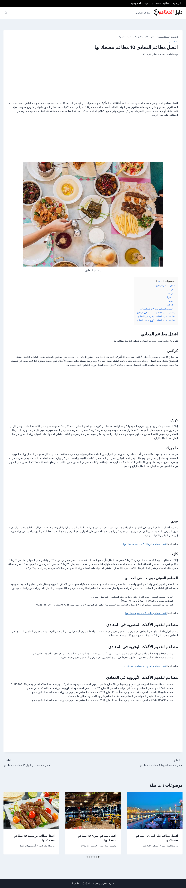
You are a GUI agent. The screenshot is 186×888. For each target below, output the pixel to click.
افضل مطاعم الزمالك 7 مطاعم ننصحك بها (145, 544)
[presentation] (155, 810)
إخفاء (160, 281)
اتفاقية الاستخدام (161, 3)
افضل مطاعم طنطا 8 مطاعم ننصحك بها (146, 613)
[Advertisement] (93, 81)
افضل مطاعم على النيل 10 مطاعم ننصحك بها (27, 763)
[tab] (99, 857)
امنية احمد (166, 54)
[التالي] (8, 823)
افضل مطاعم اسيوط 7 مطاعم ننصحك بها (145, 666)
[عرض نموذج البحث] (6, 12)
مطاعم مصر (163, 36)
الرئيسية (177, 3)
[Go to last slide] (178, 823)
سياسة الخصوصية (140, 3)
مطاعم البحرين (143, 12)
